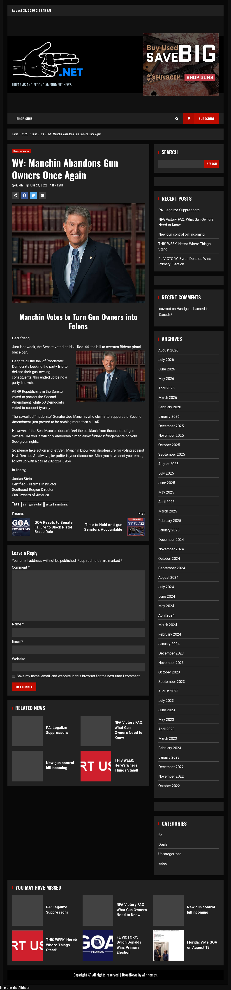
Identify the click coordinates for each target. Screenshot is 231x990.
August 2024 (168, 577)
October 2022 (169, 786)
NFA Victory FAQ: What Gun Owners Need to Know (96, 731)
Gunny (19, 185)
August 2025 (168, 464)
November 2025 (171, 435)
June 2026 (166, 369)
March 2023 (167, 738)
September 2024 (171, 568)
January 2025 (169, 530)
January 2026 (169, 416)
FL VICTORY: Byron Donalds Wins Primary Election (98, 945)
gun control (35, 504)
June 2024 (166, 596)
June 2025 (166, 483)
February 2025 (169, 521)
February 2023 (169, 748)
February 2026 (169, 407)
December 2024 (171, 539)
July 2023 (166, 700)
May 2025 (166, 492)
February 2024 (169, 634)
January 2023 (169, 757)
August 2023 (168, 691)
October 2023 (169, 672)
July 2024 (166, 587)
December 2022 (171, 767)
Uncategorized (21, 151)
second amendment (57, 504)
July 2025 (166, 473)
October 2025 (169, 445)
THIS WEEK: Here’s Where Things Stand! (96, 766)
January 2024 (169, 644)
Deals (163, 844)
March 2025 (167, 511)
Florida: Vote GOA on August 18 (168, 945)
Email (17, 641)
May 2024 (166, 606)
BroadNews (129, 975)
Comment (21, 567)
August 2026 (168, 350)
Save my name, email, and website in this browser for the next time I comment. (78, 676)
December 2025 (171, 426)
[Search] (176, 118)
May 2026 (166, 379)
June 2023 (166, 710)
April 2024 (166, 615)
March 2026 (167, 397)
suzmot (165, 309)
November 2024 (171, 549)
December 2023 (171, 653)
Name (18, 624)
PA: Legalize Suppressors (27, 731)
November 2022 (171, 776)
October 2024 (169, 558)
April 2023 (166, 729)
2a (24, 504)
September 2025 (171, 454)
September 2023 (171, 682)
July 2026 (166, 360)
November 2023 (171, 663)
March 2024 (167, 625)
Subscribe (207, 118)
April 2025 (166, 502)
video (162, 863)
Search (170, 152)
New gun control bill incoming (27, 766)
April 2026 (166, 388)
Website (18, 659)
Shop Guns (24, 118)
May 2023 (166, 719)
